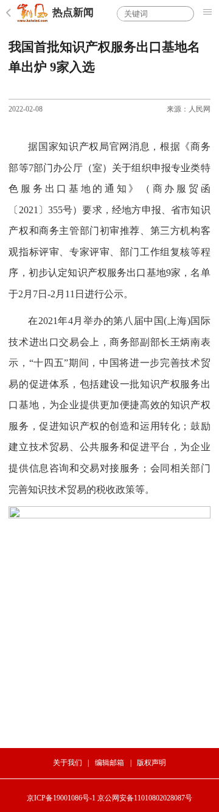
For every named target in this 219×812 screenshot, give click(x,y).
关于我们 (67, 762)
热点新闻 (73, 12)
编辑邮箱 (109, 762)
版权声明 (151, 762)
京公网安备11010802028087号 (144, 798)
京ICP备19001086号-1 (61, 798)
